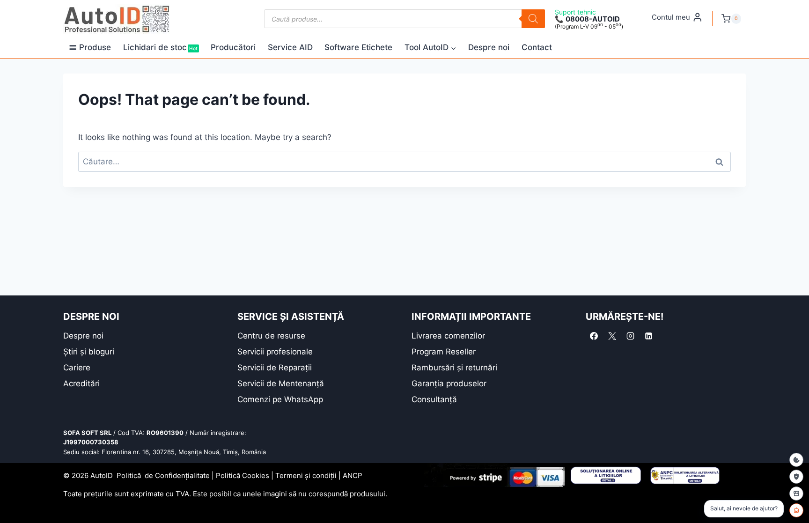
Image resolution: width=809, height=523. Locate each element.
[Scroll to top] (14, 499)
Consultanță (434, 399)
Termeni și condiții (306, 475)
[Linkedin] (648, 336)
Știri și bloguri (88, 351)
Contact (537, 47)
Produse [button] (95, 47)
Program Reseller (444, 351)
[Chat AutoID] (796, 510)
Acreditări (81, 383)
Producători (233, 47)
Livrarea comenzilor (448, 335)
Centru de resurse (271, 335)
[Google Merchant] (796, 493)
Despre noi (488, 47)
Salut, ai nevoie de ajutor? (744, 508)
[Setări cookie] (796, 460)
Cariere (76, 367)
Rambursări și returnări (454, 367)
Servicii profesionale (275, 351)
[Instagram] (630, 336)
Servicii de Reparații (274, 367)
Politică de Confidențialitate (163, 475)
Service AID (290, 47)
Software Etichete (358, 47)
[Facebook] (594, 336)
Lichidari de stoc (160, 47)
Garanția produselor (449, 383)
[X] (612, 336)
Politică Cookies (242, 475)
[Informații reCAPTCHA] (796, 477)
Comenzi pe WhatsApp (280, 399)
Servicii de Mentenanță (280, 383)
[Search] (533, 18)
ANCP (352, 475)
